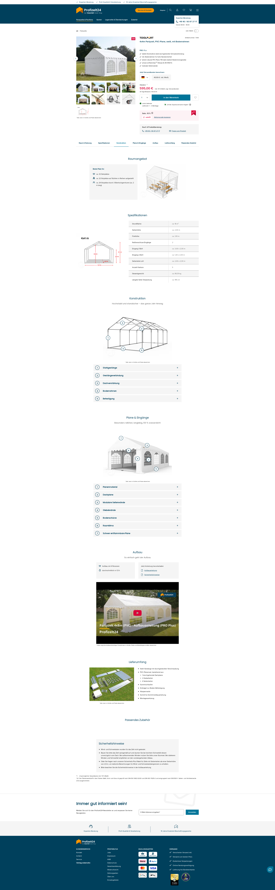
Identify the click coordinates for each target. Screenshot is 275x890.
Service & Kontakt (144, 10)
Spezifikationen (104, 143)
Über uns (110, 876)
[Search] (170, 10)
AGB (109, 859)
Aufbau (155, 143)
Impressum (111, 856)
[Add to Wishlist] (195, 98)
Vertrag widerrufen (83, 863)
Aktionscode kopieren (162, 117)
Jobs (109, 852)
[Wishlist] (184, 10)
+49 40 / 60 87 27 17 (188, 21)
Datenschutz (112, 863)
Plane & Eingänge (139, 143)
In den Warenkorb (171, 97)
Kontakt (79, 852)
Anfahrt (79, 856)
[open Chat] (270, 869)
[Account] (177, 10)
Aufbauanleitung (150, 570)
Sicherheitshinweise (152, 574)
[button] (190, 10)
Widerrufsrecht (112, 869)
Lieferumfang (170, 143)
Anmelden (192, 812)
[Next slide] (136, 58)
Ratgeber (162, 10)
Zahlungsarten (112, 873)
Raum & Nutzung (85, 143)
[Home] (77, 31)
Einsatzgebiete (112, 880)
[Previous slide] (76, 58)
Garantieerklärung (114, 866)
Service (79, 859)
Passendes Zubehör (188, 143)
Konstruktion (121, 143)
